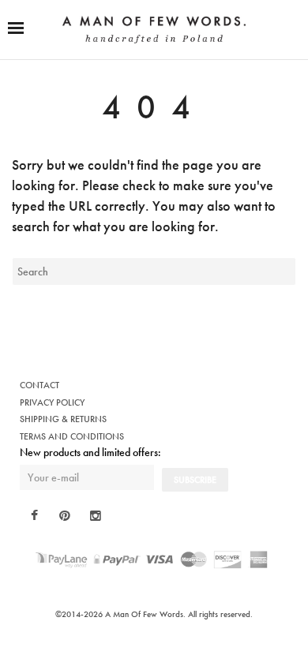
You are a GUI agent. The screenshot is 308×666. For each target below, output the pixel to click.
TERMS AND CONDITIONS (72, 436)
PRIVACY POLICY (52, 402)
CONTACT (39, 385)
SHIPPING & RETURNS (63, 419)
